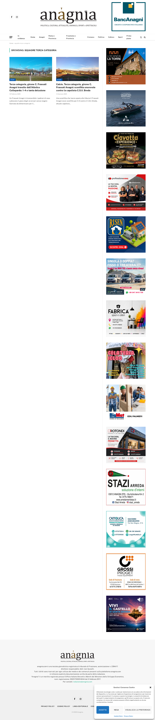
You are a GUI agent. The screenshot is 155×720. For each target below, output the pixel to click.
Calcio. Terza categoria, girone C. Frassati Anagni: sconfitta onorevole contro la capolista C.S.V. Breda (75, 87)
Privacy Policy (128, 716)
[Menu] (10, 37)
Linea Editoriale (80, 706)
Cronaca (90, 37)
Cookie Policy (118, 716)
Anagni (42, 37)
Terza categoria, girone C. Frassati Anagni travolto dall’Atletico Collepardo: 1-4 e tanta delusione (27, 87)
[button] (150, 687)
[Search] (144, 37)
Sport (120, 37)
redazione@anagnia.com (82, 682)
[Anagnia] (75, 17)
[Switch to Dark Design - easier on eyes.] (141, 37)
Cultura (111, 37)
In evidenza (21, 37)
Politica (101, 37)
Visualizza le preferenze (137, 710)
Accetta (103, 710)
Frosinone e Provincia (71, 37)
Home (33, 37)
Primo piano (129, 37)
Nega (116, 710)
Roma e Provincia (52, 37)
